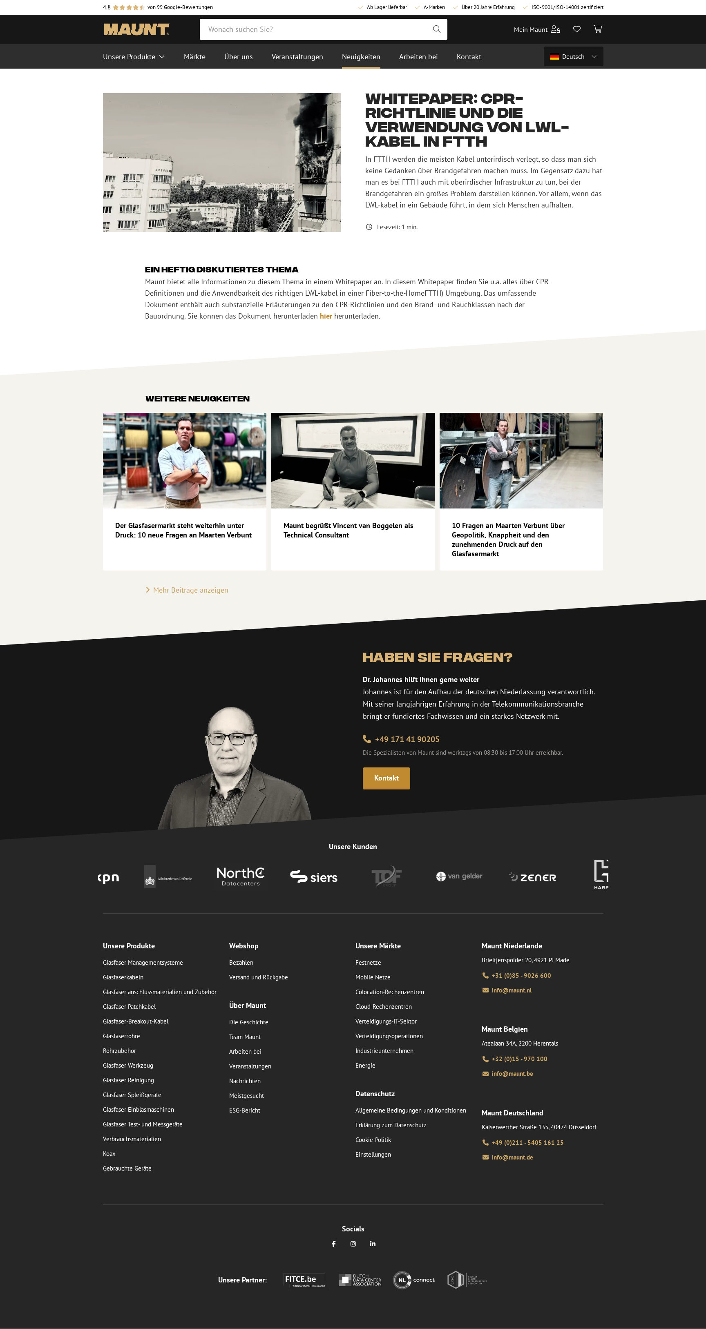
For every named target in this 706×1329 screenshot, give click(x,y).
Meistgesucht (246, 1095)
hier (326, 316)
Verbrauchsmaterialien (132, 1139)
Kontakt (386, 778)
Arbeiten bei (245, 1051)
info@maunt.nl (512, 990)
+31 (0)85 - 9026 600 (521, 975)
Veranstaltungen (250, 1066)
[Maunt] (136, 29)
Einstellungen (373, 1154)
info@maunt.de (512, 1157)
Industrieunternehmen (384, 1051)
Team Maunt (245, 1037)
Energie (365, 1065)
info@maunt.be (512, 1073)
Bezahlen (241, 962)
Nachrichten (245, 1081)
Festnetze (368, 962)
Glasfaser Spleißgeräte (132, 1095)
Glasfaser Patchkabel (129, 1006)
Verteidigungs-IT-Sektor (386, 1021)
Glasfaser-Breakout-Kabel (135, 1021)
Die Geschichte (248, 1022)
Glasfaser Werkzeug (128, 1065)
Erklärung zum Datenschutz (391, 1125)
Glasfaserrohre (121, 1036)
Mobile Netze (373, 977)
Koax (109, 1153)
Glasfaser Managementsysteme (143, 962)
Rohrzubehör (119, 1051)
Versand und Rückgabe (258, 977)
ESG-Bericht (244, 1110)
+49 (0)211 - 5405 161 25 (528, 1142)
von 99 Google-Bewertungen (180, 7)
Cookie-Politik (373, 1140)
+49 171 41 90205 (407, 739)
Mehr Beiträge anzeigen (190, 590)
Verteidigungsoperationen (389, 1036)
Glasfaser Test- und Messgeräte (143, 1124)
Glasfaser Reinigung (128, 1080)
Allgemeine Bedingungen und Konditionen (410, 1110)
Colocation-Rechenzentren (389, 992)
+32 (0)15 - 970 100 (519, 1059)
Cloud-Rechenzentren (383, 1006)
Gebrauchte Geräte (127, 1168)
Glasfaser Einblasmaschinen (138, 1109)
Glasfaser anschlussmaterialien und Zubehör (160, 992)
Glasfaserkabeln (123, 977)
